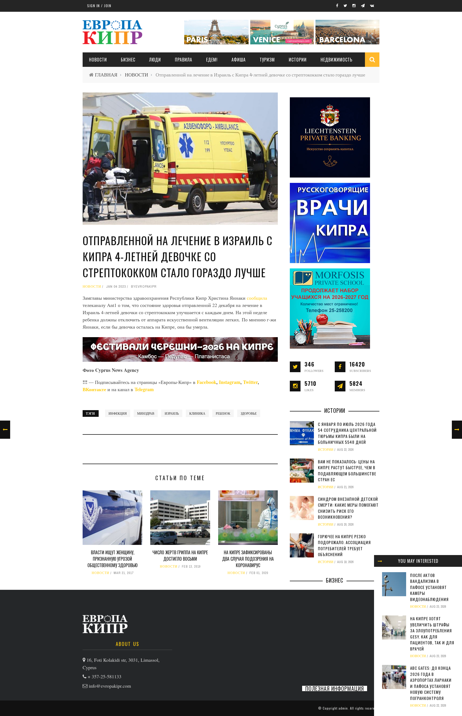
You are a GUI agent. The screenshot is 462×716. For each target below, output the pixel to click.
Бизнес (128, 59)
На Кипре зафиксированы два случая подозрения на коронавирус (248, 558)
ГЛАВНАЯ (106, 74)
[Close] (380, 561)
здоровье (249, 413)
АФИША (239, 59)
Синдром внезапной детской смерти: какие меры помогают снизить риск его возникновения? (348, 508)
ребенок (223, 413)
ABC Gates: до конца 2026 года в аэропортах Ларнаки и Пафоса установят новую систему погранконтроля (431, 683)
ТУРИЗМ (267, 59)
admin (343, 708)
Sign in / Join (99, 5)
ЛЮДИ (155, 59)
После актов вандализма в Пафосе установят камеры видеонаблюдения (429, 587)
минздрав (145, 413)
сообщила (257, 298)
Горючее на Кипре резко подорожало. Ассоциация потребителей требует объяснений (344, 545)
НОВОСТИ (98, 59)
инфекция (118, 413)
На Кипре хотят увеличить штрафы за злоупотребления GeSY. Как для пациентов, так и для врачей (432, 633)
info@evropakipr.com (110, 686)
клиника (197, 413)
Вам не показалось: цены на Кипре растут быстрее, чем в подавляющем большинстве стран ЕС (347, 471)
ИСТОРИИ (298, 59)
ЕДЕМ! (212, 59)
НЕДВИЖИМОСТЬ (336, 59)
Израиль (172, 413)
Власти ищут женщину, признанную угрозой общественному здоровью (112, 558)
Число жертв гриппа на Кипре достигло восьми (180, 555)
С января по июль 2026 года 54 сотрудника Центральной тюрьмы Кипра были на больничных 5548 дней (347, 433)
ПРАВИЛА (183, 59)
